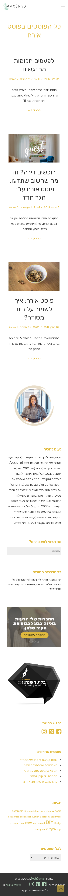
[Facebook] (58, 732)
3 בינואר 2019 (51, 207)
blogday (50, 811)
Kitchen (28, 811)
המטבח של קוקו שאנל (43, 776)
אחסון (28, 823)
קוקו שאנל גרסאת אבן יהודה (40, 781)
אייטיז (42, 811)
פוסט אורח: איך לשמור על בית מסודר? (34, 309)
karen (12, 78)
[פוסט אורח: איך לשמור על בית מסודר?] (34, 276)
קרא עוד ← (34, 110)
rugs (59, 829)
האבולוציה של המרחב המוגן (40, 765)
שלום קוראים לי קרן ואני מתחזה (38, 760)
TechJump (37, 878)
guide (42, 829)
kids (37, 829)
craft (42, 823)
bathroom (17, 811)
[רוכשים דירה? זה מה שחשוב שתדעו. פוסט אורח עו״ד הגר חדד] (34, 148)
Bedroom (45, 817)
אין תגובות (25, 78)
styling (35, 811)
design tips (13, 817)
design (23, 817)
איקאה (51, 829)
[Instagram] (44, 732)
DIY (50, 822)
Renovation (33, 817)
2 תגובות (24, 327)
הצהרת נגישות (13, 885)
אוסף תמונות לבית (16, 823)
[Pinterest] (51, 732)
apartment (55, 817)
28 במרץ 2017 (51, 327)
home (58, 811)
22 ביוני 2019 (51, 78)
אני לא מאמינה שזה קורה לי (40, 770)
